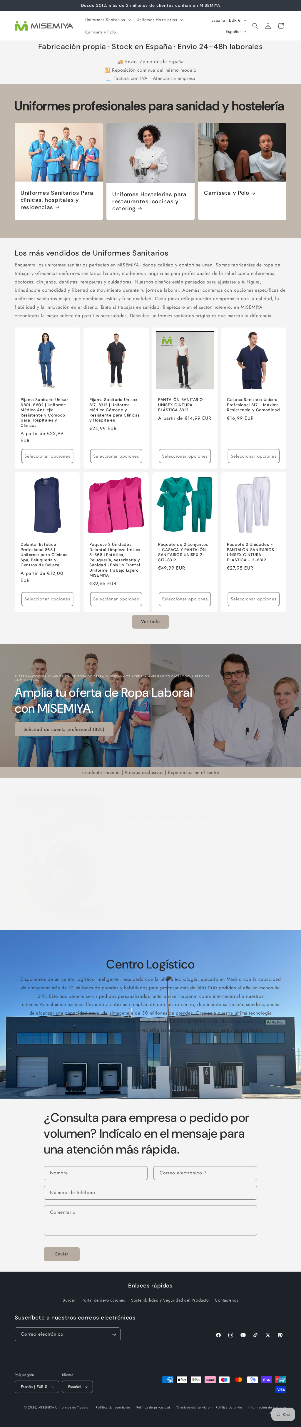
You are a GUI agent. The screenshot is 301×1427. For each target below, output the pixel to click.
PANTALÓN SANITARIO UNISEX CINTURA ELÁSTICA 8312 (180, 404)
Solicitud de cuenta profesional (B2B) (64, 729)
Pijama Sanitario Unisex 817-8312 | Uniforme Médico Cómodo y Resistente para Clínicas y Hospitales (114, 410)
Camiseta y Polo (226, 193)
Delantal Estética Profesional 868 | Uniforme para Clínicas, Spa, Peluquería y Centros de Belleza (45, 555)
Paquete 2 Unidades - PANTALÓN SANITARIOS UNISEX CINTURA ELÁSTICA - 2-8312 (250, 552)
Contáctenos (226, 1300)
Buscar (69, 1300)
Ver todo (150, 621)
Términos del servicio (193, 1407)
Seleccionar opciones (47, 456)
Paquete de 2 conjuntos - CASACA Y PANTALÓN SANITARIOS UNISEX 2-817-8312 (183, 552)
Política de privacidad (153, 1407)
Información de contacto (267, 1407)
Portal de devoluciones (103, 1300)
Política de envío (229, 1407)
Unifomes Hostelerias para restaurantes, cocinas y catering (149, 201)
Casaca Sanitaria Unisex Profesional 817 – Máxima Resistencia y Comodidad (253, 404)
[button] (107, 20)
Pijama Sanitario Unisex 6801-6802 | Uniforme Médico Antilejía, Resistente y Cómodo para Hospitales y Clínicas (45, 412)
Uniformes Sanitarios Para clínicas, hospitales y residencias (57, 200)
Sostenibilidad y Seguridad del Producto (178, 821)
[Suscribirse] (113, 1334)
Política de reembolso (113, 1407)
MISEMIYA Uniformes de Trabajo (63, 1407)
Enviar (61, 1254)
